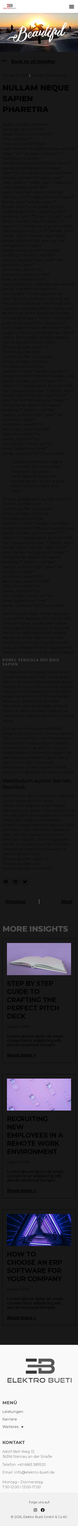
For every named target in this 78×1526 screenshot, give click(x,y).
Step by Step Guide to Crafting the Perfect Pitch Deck (33, 999)
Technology (56, 75)
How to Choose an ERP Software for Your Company (34, 1266)
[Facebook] (43, 1510)
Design (38, 75)
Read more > (21, 1055)
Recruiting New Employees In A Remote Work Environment (35, 1135)
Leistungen (12, 1412)
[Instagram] (35, 1510)
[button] (72, 6)
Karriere (9, 1419)
